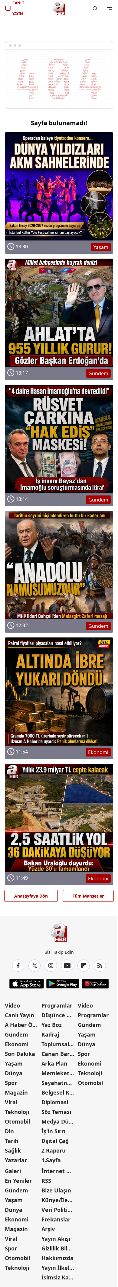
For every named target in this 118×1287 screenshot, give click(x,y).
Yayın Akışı (55, 1238)
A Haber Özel (22, 1024)
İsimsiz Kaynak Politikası (59, 1277)
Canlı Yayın (19, 1015)
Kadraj (50, 1034)
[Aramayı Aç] (95, 8)
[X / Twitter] (34, 966)
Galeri (13, 1171)
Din (9, 1131)
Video (12, 1005)
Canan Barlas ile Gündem (59, 1053)
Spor (11, 1082)
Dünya (13, 1073)
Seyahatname (59, 1082)
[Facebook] (18, 966)
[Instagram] (51, 966)
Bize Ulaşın (56, 1190)
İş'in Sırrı (53, 1131)
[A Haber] (59, 8)
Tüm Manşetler (88, 896)
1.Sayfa (51, 1160)
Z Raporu (53, 1150)
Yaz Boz (51, 1024)
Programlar (56, 1005)
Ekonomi (16, 1044)
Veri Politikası (59, 1209)
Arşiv (48, 1229)
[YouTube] (67, 966)
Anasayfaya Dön (31, 896)
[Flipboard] (83, 966)
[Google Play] (62, 984)
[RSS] (100, 966)
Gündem (16, 1034)
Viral (11, 1102)
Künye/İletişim (59, 1200)
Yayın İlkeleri (59, 1267)
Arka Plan (54, 1063)
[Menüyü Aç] (109, 8)
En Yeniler (18, 1180)
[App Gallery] (95, 984)
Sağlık (13, 1150)
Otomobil (17, 1121)
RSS (46, 1180)
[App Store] (26, 984)
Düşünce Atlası (59, 1015)
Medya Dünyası (59, 1121)
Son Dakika (20, 1053)
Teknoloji (17, 1111)
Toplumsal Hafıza (59, 1044)
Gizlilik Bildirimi (59, 1248)
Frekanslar (55, 1219)
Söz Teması (56, 1111)
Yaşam (14, 1063)
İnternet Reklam (59, 1171)
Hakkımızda (57, 1258)
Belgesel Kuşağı (59, 1092)
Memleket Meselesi (59, 1073)
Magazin (16, 1092)
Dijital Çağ (55, 1140)
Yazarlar (16, 1160)
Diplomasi (54, 1102)
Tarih (11, 1140)
